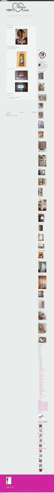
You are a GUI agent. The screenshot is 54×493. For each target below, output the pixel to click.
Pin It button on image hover (3, 492)
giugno (40, 364)
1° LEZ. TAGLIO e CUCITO (42, 395)
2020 (39, 348)
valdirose (40, 453)
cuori (38, 405)
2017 (39, 351)
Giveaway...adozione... (42, 368)
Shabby (40, 409)
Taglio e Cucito (42, 410)
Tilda (47, 410)
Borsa (38, 402)
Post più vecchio (34, 112)
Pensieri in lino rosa (41, 378)
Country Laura (40, 423)
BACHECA (40, 392)
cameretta (41, 402)
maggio (40, 365)
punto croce (13, 98)
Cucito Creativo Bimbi (45, 404)
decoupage (10, 98)
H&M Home (40, 380)
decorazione (43, 405)
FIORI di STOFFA (41, 390)
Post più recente (8, 112)
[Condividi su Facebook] (18, 97)
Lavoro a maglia (43, 407)
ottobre (40, 361)
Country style (40, 438)
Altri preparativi (41, 382)
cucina (44, 403)
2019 (39, 349)
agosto (40, 363)
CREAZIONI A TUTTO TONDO (42, 448)
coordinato (39, 403)
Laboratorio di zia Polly (42, 443)
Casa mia (43, 402)
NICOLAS (40, 394)
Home (45, 406)
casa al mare (46, 402)
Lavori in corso (41, 369)
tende (45, 410)
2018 (39, 350)
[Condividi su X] (17, 97)
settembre (41, 362)
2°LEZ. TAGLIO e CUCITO (42, 391)
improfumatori (39, 407)
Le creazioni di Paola (41, 468)
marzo (40, 367)
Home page (21, 112)
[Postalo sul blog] (16, 97)
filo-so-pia (40, 463)
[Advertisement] (21, 106)
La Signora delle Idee (41, 433)
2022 (39, 346)
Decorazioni (46, 405)
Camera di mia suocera (42, 379)
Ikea (47, 406)
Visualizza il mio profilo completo (42, 69)
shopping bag (43, 409)
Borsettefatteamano (41, 428)
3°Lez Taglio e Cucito (41, 381)
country (42, 403)
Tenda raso (40, 377)
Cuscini (40, 405)
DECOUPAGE (41, 393)
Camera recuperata (41, 376)
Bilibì (39, 458)
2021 (39, 347)
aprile (40, 366)
